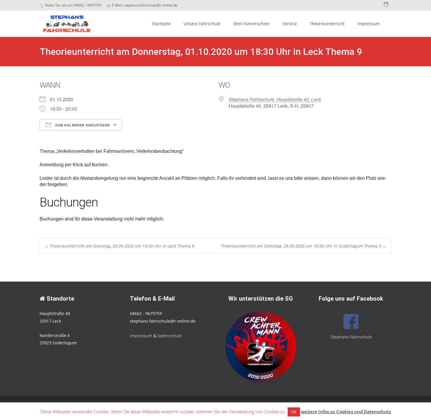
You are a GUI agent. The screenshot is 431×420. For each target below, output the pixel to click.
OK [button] (293, 411)
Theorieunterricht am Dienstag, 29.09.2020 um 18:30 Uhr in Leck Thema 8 (119, 246)
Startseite (161, 23)
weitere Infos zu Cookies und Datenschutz (346, 411)
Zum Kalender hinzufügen (82, 125)
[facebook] (386, 7)
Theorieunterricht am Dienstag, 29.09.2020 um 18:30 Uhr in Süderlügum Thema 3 (303, 246)
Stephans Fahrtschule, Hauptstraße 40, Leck (275, 99)
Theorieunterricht (327, 23)
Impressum (368, 23)
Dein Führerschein (251, 23)
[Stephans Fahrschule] (62, 22)
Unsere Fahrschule (202, 23)
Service (290, 23)
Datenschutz (169, 335)
